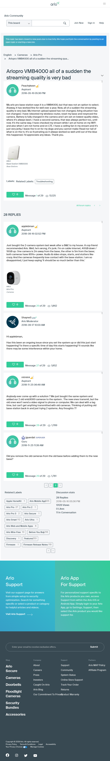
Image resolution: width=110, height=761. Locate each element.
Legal (40, 744)
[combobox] (50, 23)
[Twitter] (26, 755)
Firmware (10, 545)
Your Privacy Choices (14, 747)
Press (36, 675)
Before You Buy (36, 532)
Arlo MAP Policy (97, 665)
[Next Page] (53, 551)
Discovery (11, 539)
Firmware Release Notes (35, 545)
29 (37, 476)
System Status (68, 675)
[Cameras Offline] (94, 205)
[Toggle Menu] (104, 3)
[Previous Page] (46, 485)
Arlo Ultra (29, 520)
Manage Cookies (37, 747)
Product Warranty (70, 695)
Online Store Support (72, 680)
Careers (37, 670)
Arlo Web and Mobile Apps (19, 526)
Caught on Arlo (41, 685)
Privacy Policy (11, 744)
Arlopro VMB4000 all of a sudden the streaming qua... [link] (39, 59)
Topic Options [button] (102, 76)
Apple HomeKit (13, 501)
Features (28, 539)
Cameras (22, 55)
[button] (102, 81)
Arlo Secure (30, 514)
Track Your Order (70, 685)
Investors (38, 680)
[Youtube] (35, 755)
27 (37, 365)
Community (67, 670)
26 (37, 306)
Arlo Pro (37, 55)
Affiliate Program (97, 670)
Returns (65, 690)
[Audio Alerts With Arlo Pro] (99, 205)
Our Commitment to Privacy (48, 695)
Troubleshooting (44, 182)
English (8, 55)
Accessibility (51, 744)
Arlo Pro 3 (11, 514)
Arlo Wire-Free (13, 532)
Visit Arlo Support (15, 614)
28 (37, 425)
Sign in (91, 23)
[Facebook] (7, 755)
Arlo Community (13, 16)
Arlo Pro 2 (27, 507)
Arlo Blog (38, 690)
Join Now (79, 23)
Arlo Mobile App (38, 501)
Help (101, 23)
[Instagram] (16, 755)
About (36, 665)
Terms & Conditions (27, 744)
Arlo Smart (11, 520)
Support (65, 665)
